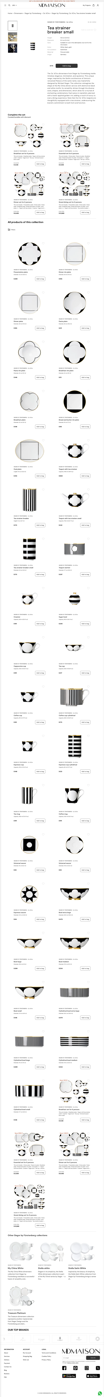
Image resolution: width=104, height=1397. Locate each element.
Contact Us (7, 1367)
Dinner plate (18, 321)
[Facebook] (64, 1368)
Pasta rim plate (19, 371)
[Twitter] (98, 1368)
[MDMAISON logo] (81, 1351)
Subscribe (93, 1357)
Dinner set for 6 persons (23, 202)
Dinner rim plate (65, 272)
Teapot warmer (64, 568)
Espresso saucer (20, 913)
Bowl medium (64, 962)
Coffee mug (63, 814)
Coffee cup (18, 715)
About (6, 1353)
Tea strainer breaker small (23, 568)
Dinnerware (18, 13)
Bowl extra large (65, 913)
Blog (5, 1370)
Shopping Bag (27, 1356)
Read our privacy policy (73, 1362)
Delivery (6, 1360)
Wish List (26, 1360)
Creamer (17, 617)
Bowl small (18, 1011)
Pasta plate (63, 321)
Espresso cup (19, 765)
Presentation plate (21, 272)
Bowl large (17, 962)
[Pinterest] (75, 1368)
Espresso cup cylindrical (68, 765)
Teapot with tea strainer (68, 469)
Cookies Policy (46, 1356)
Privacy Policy (46, 1360)
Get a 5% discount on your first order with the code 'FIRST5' (52, 1)
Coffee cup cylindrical (67, 715)
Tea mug (17, 814)
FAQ (5, 1377)
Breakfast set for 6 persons (24, 153)
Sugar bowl (63, 617)
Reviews (6, 1374)
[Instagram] (87, 1368)
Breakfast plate (19, 420)
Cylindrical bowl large (22, 1060)
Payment (7, 1363)
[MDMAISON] (52, 5)
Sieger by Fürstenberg (33, 13)
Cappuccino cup (20, 666)
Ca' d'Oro (46, 13)
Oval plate (17, 469)
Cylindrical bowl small (22, 1109)
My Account (27, 1353)
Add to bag (66, 66)
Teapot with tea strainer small (70, 518)
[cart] (93, 5)
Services (7, 1356)
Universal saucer (20, 863)
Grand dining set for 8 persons (70, 202)
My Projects (87, 5)
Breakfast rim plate (66, 371)
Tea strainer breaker (21, 518)
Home (10, 13)
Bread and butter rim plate (69, 420)
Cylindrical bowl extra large (69, 1011)
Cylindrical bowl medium (68, 1060)
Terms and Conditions (49, 1353)
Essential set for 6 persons (69, 153)
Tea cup (62, 666)
